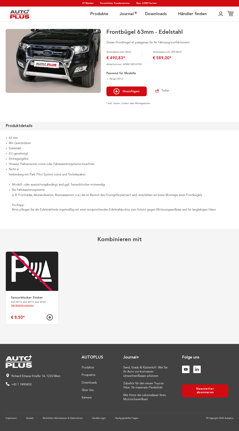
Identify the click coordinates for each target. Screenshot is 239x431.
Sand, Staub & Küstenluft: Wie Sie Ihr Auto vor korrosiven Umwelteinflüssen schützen (145, 372)
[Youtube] (186, 369)
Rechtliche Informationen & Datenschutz (63, 418)
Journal (127, 14)
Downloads (156, 14)
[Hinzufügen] (50, 317)
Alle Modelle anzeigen (22, 305)
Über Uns (88, 390)
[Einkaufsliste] (230, 14)
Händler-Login (99, 418)
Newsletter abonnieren (205, 390)
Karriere (87, 397)
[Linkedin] (197, 369)
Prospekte (88, 375)
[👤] (221, 14)
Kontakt (30, 418)
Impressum (11, 418)
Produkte (99, 14)
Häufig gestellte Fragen (127, 418)
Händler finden (192, 14)
